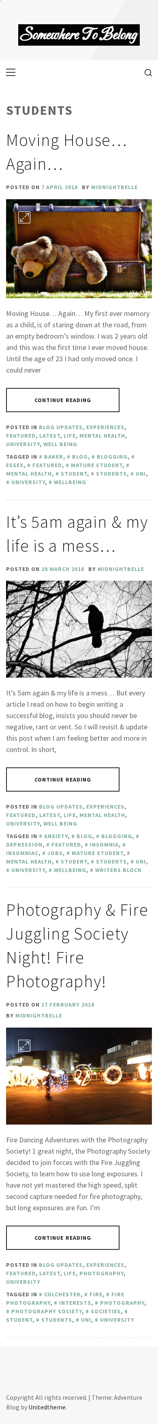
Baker (53, 456)
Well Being (60, 444)
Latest (49, 435)
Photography (101, 1273)
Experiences (105, 427)
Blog (80, 456)
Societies (106, 1311)
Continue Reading (63, 400)
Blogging (112, 456)
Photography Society (46, 1311)
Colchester (62, 1294)
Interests (75, 1302)
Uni (141, 473)
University (23, 444)
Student (74, 473)
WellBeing (70, 482)
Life (70, 435)
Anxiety (56, 836)
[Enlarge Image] (24, 217)
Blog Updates (61, 427)
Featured (21, 435)
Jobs (55, 853)
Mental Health (102, 435)
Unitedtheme (47, 1407)
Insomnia (104, 844)
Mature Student (96, 465)
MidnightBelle (114, 187)
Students (111, 473)
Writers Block (118, 870)
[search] (145, 72)
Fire (96, 1294)
